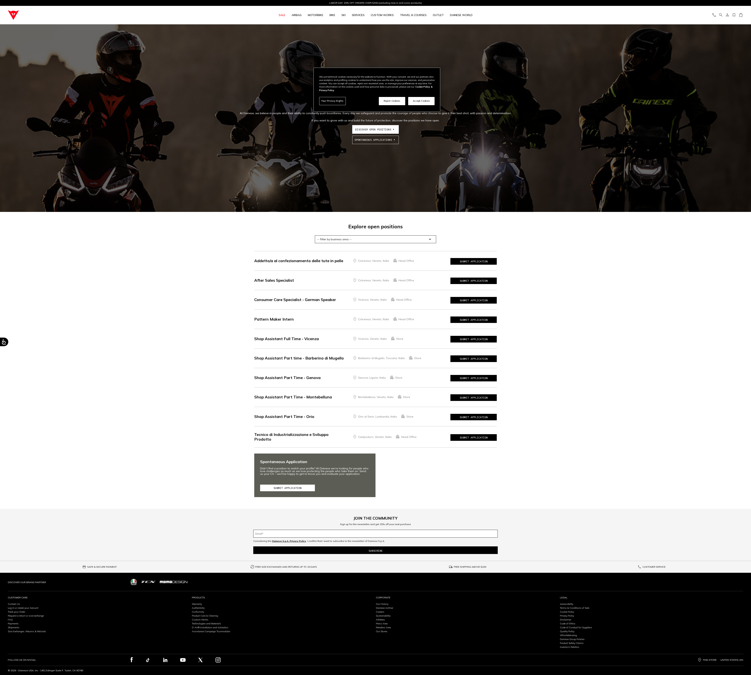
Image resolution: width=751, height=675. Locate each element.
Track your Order (16, 611)
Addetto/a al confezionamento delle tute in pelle (298, 260)
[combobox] (375, 239)
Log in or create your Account (23, 607)
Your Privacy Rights (332, 101)
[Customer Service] (714, 15)
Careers (380, 611)
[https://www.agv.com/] (133, 582)
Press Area (382, 623)
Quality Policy (567, 631)
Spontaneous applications (373, 140)
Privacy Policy (567, 615)
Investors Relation (569, 646)
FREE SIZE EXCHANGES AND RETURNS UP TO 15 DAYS (286, 566)
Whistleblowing (568, 635)
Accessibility (566, 603)
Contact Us (14, 603)
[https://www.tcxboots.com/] (148, 582)
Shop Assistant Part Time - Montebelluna (293, 396)
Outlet (438, 15)
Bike (332, 15)
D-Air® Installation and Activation (210, 627)
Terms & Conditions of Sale (574, 607)
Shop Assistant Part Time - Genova (287, 377)
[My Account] (727, 15)
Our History (382, 603)
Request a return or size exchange (26, 615)
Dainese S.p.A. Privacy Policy (289, 541)
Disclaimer (565, 619)
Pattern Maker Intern (274, 319)
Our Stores (381, 631)
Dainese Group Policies (572, 639)
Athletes (380, 619)
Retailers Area (383, 627)
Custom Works (200, 619)
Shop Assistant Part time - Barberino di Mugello (299, 358)
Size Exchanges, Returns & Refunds (27, 631)
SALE (282, 15)
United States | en (731, 660)
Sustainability (383, 615)
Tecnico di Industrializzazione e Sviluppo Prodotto (291, 437)
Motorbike (315, 15)
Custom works (382, 15)
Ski (343, 15)
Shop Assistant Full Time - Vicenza (286, 338)
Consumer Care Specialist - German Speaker (295, 299)
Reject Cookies (392, 101)
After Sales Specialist (274, 280)
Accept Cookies (421, 101)
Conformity (198, 611)
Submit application (474, 261)
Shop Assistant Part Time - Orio (284, 416)
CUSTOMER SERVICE (654, 566)
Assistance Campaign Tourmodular (211, 631)
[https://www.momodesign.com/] (173, 582)
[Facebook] (131, 660)
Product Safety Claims (572, 643)
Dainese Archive (384, 607)
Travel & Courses (413, 15)
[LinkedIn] (165, 660)
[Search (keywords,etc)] (720, 15)
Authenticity (198, 607)
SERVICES (358, 15)
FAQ (10, 619)
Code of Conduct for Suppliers (576, 627)
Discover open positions (373, 129)
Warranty (197, 603)
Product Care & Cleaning (205, 615)
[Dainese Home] (97, 15)
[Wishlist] (734, 15)
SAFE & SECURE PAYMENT (102, 566)
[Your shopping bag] (740, 15)
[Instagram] (218, 660)
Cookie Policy (567, 611)
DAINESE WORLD (461, 15)
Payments (13, 623)
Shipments (13, 627)
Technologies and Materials (206, 623)
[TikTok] (148, 660)
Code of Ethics (567, 623)
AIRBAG (297, 15)
